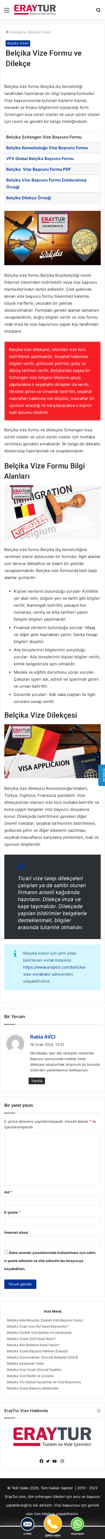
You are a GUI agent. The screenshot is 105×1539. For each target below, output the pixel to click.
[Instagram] (62, 1461)
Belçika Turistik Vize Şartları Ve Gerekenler (39, 1333)
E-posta (12, 1212)
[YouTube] (55, 1461)
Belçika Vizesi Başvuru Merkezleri (33, 1388)
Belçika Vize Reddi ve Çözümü (30, 1376)
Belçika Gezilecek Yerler (25, 1364)
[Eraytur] (35, 10)
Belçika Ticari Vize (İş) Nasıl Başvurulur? (38, 1326)
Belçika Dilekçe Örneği (28, 197)
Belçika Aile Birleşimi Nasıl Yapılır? (33, 1345)
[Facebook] (43, 1461)
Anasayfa (17, 32)
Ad (8, 1192)
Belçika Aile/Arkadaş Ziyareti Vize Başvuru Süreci (45, 1320)
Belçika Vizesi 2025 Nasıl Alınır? (31, 1339)
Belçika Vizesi (39, 32)
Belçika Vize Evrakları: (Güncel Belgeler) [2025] (42, 1357)
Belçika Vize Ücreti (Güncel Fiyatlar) (34, 1370)
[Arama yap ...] (98, 12)
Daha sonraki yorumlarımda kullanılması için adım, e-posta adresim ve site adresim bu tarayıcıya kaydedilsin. (50, 1260)
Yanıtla (36, 1081)
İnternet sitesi (16, 1232)
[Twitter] (49, 1461)
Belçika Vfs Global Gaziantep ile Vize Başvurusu (44, 1382)
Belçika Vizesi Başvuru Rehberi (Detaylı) (37, 1351)
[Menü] (6, 12)
